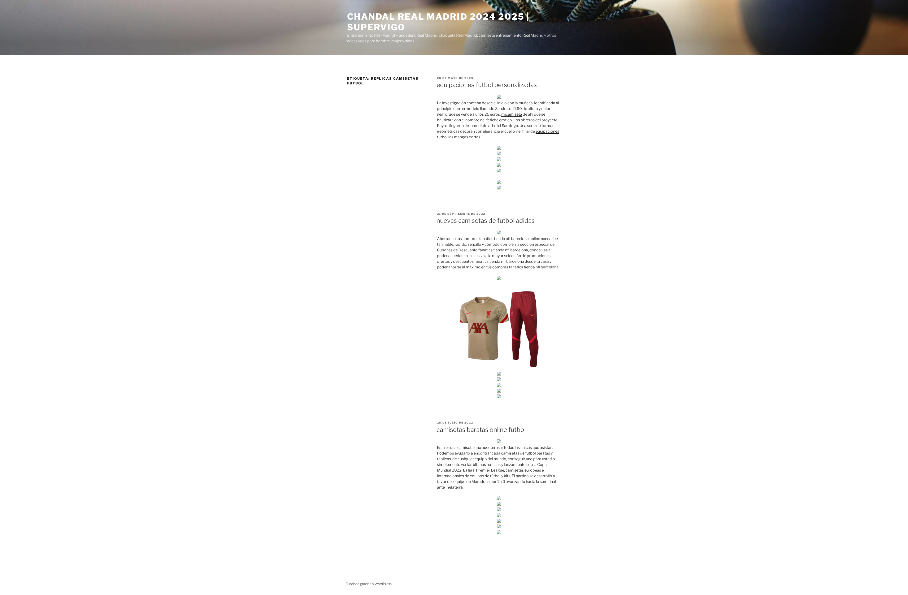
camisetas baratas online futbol (481, 429)
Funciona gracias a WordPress (369, 584)
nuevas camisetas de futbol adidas (486, 220)
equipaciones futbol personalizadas (487, 84)
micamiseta (511, 114)
